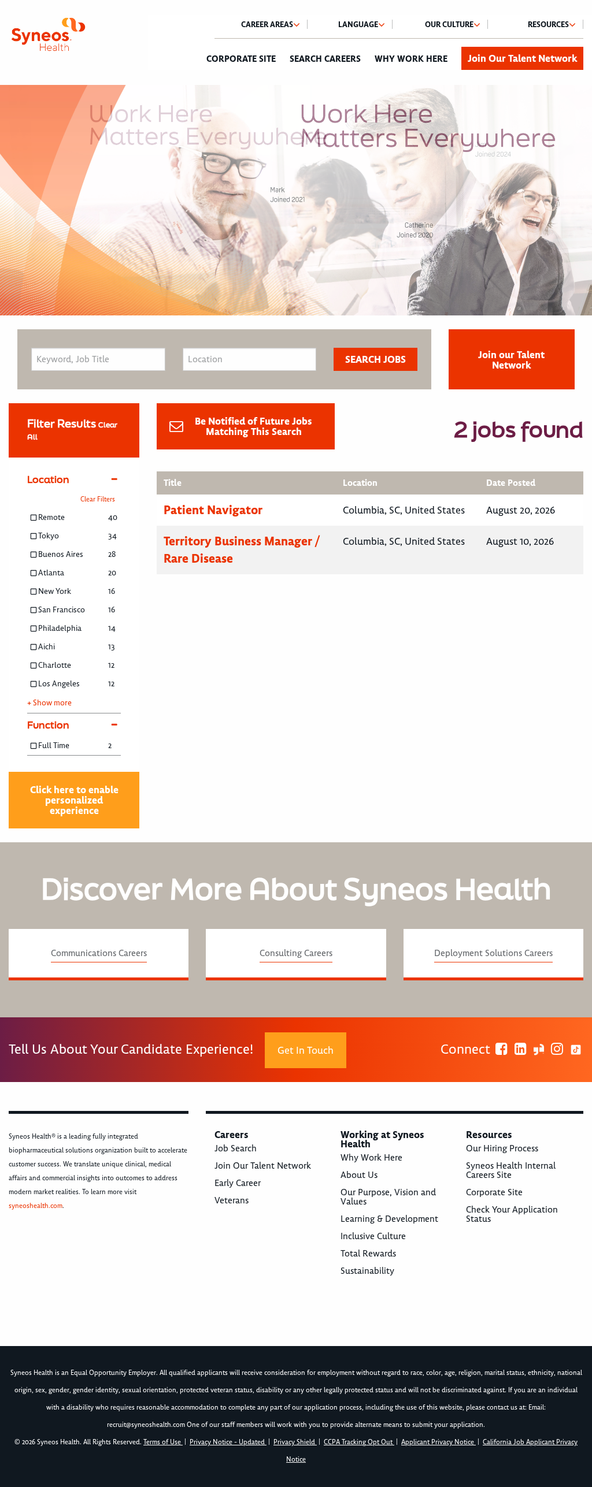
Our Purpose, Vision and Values (388, 1197)
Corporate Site (241, 59)
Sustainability (367, 1271)
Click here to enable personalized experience (74, 800)
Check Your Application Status (512, 1214)
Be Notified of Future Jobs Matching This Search (253, 426)
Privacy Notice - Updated (228, 1442)
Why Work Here (411, 59)
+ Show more (49, 703)
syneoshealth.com (35, 1206)
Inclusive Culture (373, 1236)
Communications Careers (99, 953)
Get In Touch (306, 1050)
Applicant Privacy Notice (438, 1442)
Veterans (231, 1200)
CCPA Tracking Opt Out (359, 1442)
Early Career (237, 1183)
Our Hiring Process (502, 1148)
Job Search (235, 1148)
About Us (359, 1175)
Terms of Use (163, 1442)
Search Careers (325, 59)
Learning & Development (389, 1219)
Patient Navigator (213, 510)
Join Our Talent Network (522, 58)
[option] (296, 200)
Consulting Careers (296, 953)
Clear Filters (97, 499)
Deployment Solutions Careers (493, 953)
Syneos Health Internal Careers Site (511, 1170)
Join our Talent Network (511, 359)
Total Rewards (368, 1253)
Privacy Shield (295, 1442)
